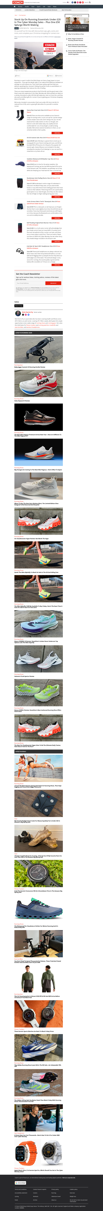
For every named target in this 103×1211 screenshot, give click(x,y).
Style (49, 6)
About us (54, 1200)
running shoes (40, 323)
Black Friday (18, 306)
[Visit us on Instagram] (78, 2)
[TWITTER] (23, 315)
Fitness (20, 6)
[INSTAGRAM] (26, 315)
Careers (35, 1193)
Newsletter (59, 75)
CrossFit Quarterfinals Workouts (48, 10)
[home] (14, 6)
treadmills (52, 325)
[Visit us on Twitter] (75, 2)
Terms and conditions (21, 1189)
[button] (88, 2)
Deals (16, 28)
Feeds (16, 1200)
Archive (35, 1200)
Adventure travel (56, 1196)
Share (18, 75)
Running (54, 1193)
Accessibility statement (21, 1193)
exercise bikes (19, 327)
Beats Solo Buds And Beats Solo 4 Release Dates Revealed (77, 45)
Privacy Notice (19, 289)
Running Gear (22, 15)
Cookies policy (73, 1189)
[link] (20, 115)
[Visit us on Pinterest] (80, 2)
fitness (28, 325)
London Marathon (30, 10)
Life (44, 6)
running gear (52, 323)
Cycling (17, 1196)
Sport (38, 6)
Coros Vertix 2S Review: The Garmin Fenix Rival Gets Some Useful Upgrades (77, 52)
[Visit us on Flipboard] (83, 2)
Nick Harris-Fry (25, 28)
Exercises (72, 1193)
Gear (32, 6)
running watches (44, 325)
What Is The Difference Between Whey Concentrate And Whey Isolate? (78, 27)
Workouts (35, 1196)
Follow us (51, 75)
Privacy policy (55, 1189)
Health (27, 6)
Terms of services (35, 287)
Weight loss (73, 1196)
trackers (33, 325)
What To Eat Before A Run (76, 34)
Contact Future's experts (39, 1189)
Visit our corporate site (68, 1177)
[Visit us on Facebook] (72, 2)
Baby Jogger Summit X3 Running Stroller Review (75, 39)
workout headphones (33, 327)
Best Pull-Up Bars (66, 10)
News (54, 6)
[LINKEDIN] (29, 315)
